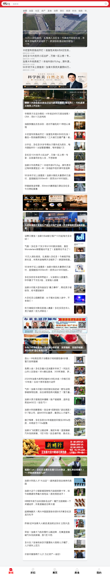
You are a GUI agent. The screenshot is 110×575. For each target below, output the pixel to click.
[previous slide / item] (25, 30)
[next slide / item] (85, 30)
